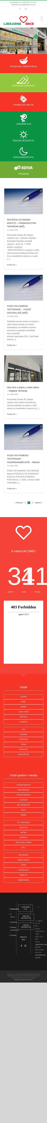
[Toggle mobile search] (42, 20)
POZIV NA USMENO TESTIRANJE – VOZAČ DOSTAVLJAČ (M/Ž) (19, 309)
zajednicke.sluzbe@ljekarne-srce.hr (23, 5)
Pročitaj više (11, 265)
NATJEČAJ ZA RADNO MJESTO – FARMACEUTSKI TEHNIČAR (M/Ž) (21, 223)
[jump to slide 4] (27, 51)
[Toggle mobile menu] (42, 17)
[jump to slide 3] (24, 51)
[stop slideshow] (29, 51)
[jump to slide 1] (18, 51)
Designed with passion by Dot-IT (23, 979)
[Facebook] (21, 946)
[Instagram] (25, 946)
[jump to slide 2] (21, 51)
